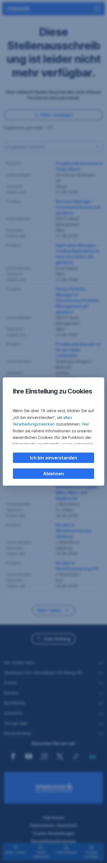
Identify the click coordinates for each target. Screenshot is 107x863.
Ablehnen (53, 473)
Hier (85, 424)
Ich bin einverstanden (53, 457)
